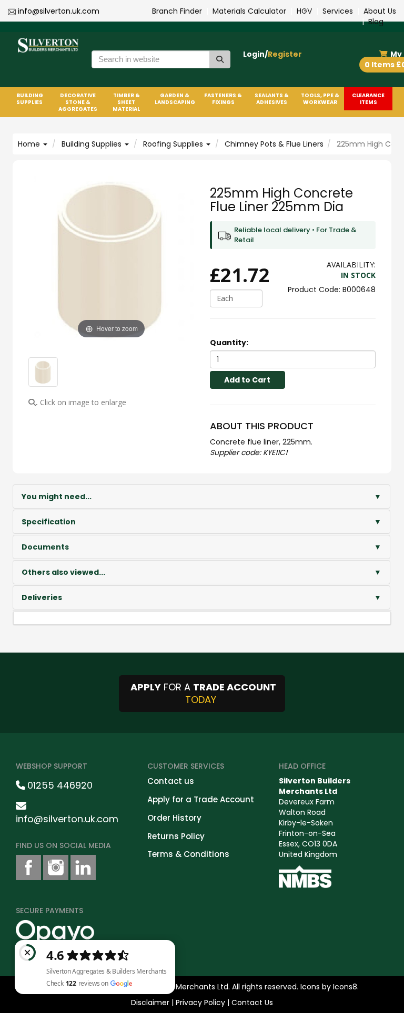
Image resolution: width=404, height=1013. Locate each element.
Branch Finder (177, 11)
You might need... (57, 496)
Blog (375, 21)
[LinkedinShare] (83, 867)
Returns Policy (176, 836)
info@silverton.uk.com (58, 11)
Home (30, 144)
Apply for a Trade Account (200, 799)
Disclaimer (150, 1002)
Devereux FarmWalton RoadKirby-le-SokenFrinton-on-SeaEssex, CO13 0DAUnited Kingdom (314, 818)
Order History (174, 817)
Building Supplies (93, 144)
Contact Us (252, 1002)
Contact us (170, 781)
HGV (304, 11)
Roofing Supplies (174, 144)
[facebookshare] (28, 867)
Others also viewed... (63, 572)
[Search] (219, 59)
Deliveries (42, 597)
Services (337, 11)
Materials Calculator (249, 11)
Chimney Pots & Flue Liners (274, 144)
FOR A (203, 693)
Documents (45, 547)
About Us (379, 11)
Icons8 (345, 986)
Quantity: (229, 342)
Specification (49, 521)
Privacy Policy (200, 1002)
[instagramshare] (55, 867)
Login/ (272, 54)
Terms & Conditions (188, 854)
